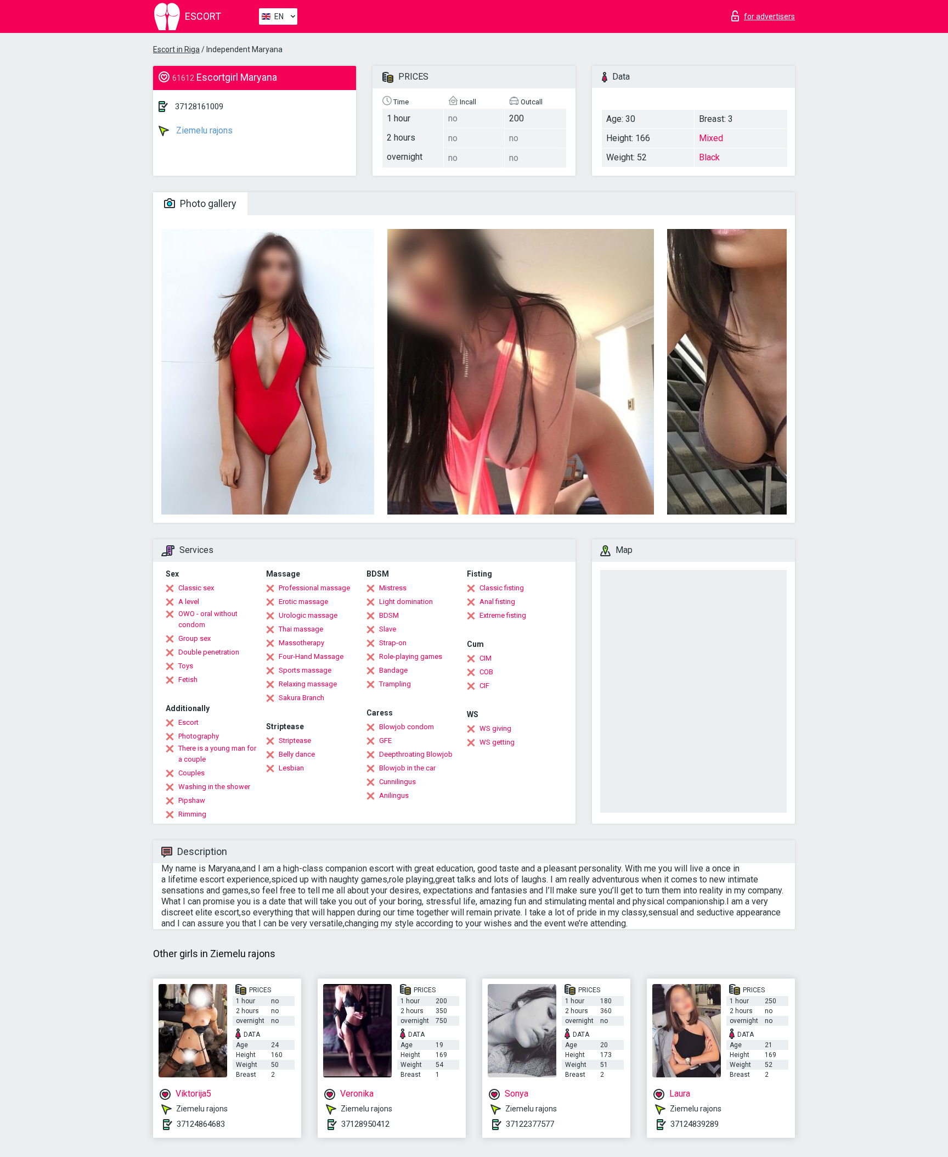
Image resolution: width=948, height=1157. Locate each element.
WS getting (497, 742)
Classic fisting (501, 588)
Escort (188, 722)
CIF (484, 685)
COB (486, 672)
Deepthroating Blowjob (416, 754)
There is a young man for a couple (217, 753)
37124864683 (201, 1124)
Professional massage (314, 588)
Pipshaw (191, 800)
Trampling (395, 684)
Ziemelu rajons (203, 130)
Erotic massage (303, 601)
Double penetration (208, 652)
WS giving (495, 728)
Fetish (188, 679)
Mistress (393, 588)
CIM (485, 658)
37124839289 (694, 1124)
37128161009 (199, 106)
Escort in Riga (176, 49)
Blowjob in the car (407, 768)
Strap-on (393, 643)
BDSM (389, 615)
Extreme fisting (502, 615)
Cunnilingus (397, 782)
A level (188, 601)
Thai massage (301, 629)
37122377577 (530, 1124)
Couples (191, 773)
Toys (185, 666)
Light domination (406, 601)
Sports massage (305, 670)
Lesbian (291, 768)
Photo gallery (207, 203)
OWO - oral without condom (208, 619)
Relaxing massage (308, 684)
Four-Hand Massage (311, 656)
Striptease (295, 740)
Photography (198, 736)
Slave (387, 629)
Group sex (194, 638)
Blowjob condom (406, 727)
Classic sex (196, 588)
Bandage (393, 670)
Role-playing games (410, 656)
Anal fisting (497, 601)
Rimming (192, 814)
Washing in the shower (214, 786)
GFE (385, 740)
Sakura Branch (301, 698)
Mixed (711, 138)
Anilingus (394, 795)
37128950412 (365, 1124)
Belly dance (297, 754)
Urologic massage (308, 615)
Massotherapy (301, 643)
